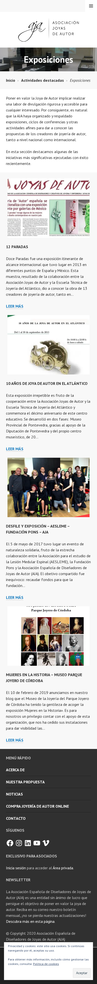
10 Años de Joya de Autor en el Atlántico (47, 383)
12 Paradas (17, 246)
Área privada (63, 867)
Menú (91, 5)
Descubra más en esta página (30, 921)
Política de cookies (46, 964)
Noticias (14, 794)
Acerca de (15, 769)
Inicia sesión (16, 867)
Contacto (16, 818)
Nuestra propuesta (25, 781)
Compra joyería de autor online (37, 806)
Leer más (14, 306)
